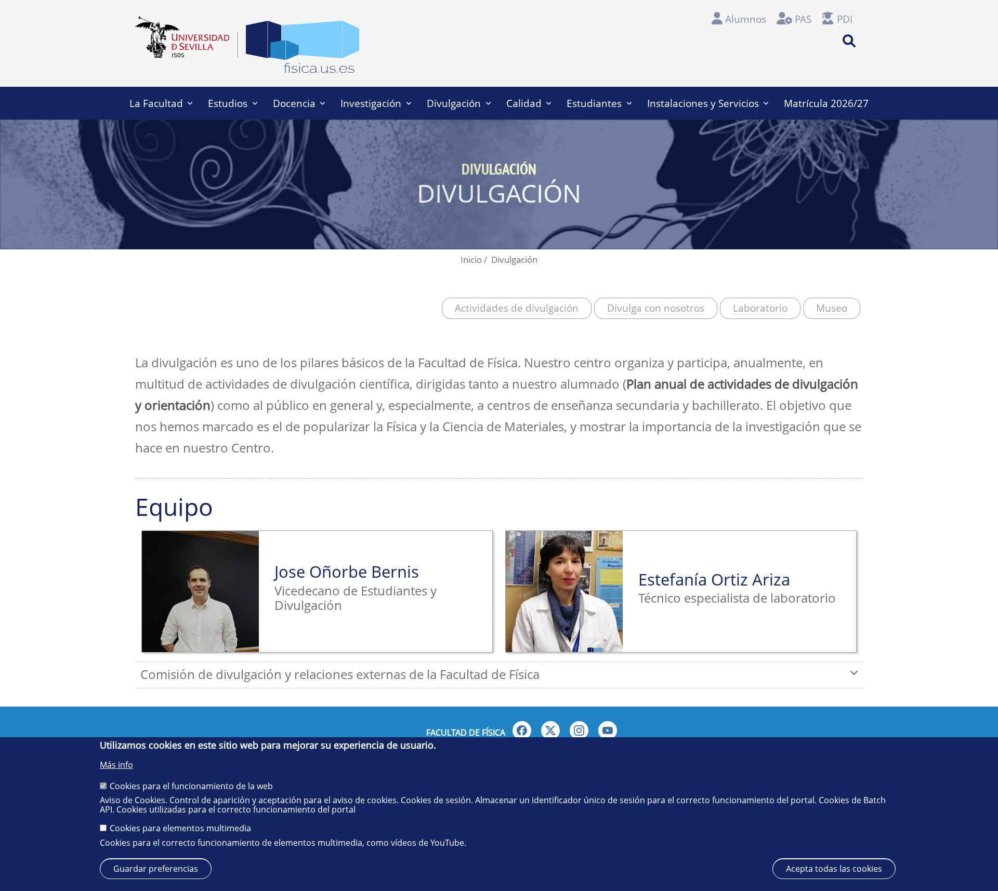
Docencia (294, 103)
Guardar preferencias (155, 868)
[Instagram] (579, 730)
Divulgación (454, 103)
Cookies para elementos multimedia (180, 828)
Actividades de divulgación (517, 308)
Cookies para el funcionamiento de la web (191, 785)
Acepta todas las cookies (834, 868)
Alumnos (745, 19)
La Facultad (156, 103)
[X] (550, 730)
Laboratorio (760, 308)
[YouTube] (607, 730)
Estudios (227, 103)
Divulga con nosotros (655, 308)
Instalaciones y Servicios (703, 103)
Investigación (370, 103)
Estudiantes (594, 103)
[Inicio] (302, 50)
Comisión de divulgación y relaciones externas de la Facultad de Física (340, 674)
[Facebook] (521, 730)
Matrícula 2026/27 (826, 103)
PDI (844, 19)
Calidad (524, 103)
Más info (116, 764)
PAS (803, 19)
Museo (831, 308)
